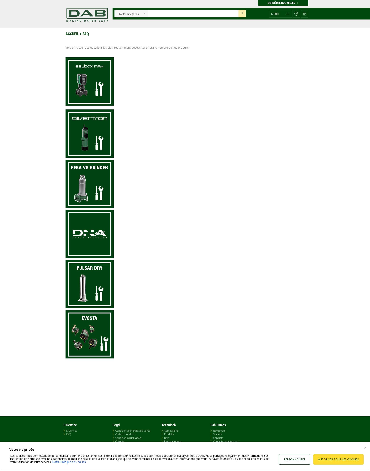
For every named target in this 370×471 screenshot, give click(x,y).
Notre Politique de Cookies (69, 462)
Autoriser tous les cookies (338, 459)
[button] (280, 13)
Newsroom (219, 430)
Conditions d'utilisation (128, 438)
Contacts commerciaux (226, 441)
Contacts (218, 438)
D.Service (71, 430)
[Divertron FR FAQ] (186, 133)
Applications (171, 430)
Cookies (119, 441)
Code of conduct (125, 434)
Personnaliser (294, 459)
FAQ (68, 434)
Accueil (72, 33)
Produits (169, 434)
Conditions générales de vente (132, 430)
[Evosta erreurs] (186, 334)
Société (217, 434)
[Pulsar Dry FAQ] (186, 284)
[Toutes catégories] (129, 14)
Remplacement (173, 441)
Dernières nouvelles (282, 3)
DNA (166, 438)
